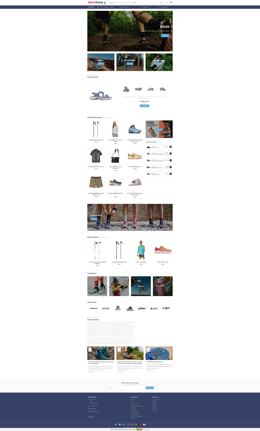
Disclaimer (133, 408)
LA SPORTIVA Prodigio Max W (115, 194)
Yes (138, 429)
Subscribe (150, 387)
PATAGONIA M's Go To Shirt (96, 166)
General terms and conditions (137, 406)
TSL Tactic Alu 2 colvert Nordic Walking (97, 262)
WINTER (110, 277)
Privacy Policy (134, 410)
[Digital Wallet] (124, 424)
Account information (156, 399)
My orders (154, 401)
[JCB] (136, 424)
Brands (111, 7)
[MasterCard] (140, 424)
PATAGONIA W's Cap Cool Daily (115, 140)
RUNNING (133, 277)
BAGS (154, 277)
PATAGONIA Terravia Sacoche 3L (115, 167)
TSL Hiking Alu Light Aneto (96, 140)
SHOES (88, 277)
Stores (132, 401)
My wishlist (154, 406)
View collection (107, 117)
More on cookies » (145, 429)
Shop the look (144, 105)
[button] (88, 31)
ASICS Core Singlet (141, 262)
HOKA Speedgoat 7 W (135, 166)
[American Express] (115, 424)
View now (101, 63)
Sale (102, 7)
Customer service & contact (136, 416)
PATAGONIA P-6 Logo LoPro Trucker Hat (135, 194)
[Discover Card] (132, 424)
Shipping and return (135, 414)
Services (106, 7)
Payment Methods (135, 412)
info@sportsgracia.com (95, 411)
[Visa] (144, 424)
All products (154, 410)
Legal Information (134, 403)
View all (159, 142)
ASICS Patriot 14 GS (162, 262)
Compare (154, 408)
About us (133, 399)
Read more (91, 371)
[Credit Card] (120, 424)
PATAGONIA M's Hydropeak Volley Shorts (96, 194)
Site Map (133, 418)
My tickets (154, 403)
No (140, 429)
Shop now (165, 35)
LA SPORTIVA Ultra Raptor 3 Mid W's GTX (135, 140)
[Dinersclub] (128, 424)
